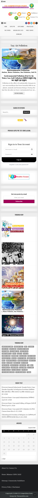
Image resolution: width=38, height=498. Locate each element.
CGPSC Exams (13, 346)
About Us (21, 14)
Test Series (30, 364)
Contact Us (34, 14)
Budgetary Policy (18, 343)
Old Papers (9, 360)
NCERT (3, 360)
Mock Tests (32, 357)
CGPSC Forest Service (23, 346)
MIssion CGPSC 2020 (23, 357)
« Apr (3, 456)
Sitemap (4, 478)
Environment (15, 353)
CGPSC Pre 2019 (24, 348)
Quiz (32, 362)
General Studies (31, 355)
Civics (14, 350)
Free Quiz (14, 355)
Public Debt (23, 362)
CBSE (26, 343)
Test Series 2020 (16, 367)
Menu (5, 20)
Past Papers (25, 360)
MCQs (3, 357)
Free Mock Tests (6, 355)
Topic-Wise (24, 367)
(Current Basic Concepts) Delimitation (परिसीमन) (18, 394)
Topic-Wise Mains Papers (8, 369)
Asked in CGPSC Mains (7, 343)
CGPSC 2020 (5, 346)
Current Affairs (6, 353)
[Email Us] (31, 20)
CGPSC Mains (21, 23)
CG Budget (31, 343)
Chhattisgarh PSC (6, 350)
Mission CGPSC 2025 (18, 27)
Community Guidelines (16, 478)
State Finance (23, 364)
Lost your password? (22, 161)
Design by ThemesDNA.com (19, 493)
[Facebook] (26, 20)
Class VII (19, 350)
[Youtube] (29, 20)
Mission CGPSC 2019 (11, 357)
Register (12, 161)
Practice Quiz (30, 23)
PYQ (28, 362)
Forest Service (29, 27)
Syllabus (34, 10)
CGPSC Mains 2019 (14, 348)
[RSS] (34, 20)
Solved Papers (14, 364)
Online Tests (17, 360)
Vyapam (29, 369)
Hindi (14, 10)
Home (23, 10)
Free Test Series (22, 355)
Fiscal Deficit (23, 353)
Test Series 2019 (6, 367)
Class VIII (25, 350)
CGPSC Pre (12, 23)
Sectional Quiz (5, 364)
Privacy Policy (6, 484)
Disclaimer (16, 484)
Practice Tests (14, 362)
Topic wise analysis (20, 369)
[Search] (36, 20)
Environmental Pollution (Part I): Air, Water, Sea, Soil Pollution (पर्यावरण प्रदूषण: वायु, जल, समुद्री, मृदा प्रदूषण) (19, 75)
